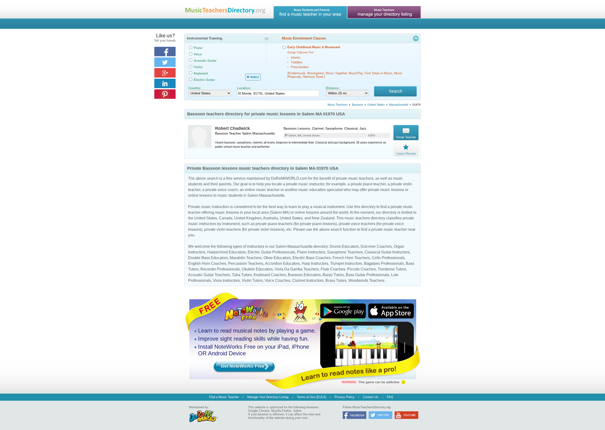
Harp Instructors (315, 263)
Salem (246, 133)
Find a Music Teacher (224, 397)
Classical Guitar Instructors (387, 252)
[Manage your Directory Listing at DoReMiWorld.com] (384, 12)
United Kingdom (247, 218)
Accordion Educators (282, 263)
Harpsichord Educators (226, 252)
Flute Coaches (333, 269)
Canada (225, 218)
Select (254, 77)
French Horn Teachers (351, 258)
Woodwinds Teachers (366, 280)
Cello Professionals (388, 258)
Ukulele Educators (257, 269)
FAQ (390, 397)
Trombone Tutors (392, 269)
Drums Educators (344, 246)
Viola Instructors (226, 280)
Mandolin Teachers (246, 258)
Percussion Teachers (245, 263)
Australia (270, 218)
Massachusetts (398, 104)
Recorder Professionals (220, 269)
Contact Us (370, 397)
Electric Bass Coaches (312, 258)
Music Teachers (338, 104)
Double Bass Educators (208, 258)
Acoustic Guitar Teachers (209, 275)
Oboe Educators (277, 258)
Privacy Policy (344, 397)
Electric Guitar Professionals (271, 252)
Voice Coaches (277, 280)
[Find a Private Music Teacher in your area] (310, 12)
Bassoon (357, 104)
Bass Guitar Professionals (367, 275)
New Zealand (323, 218)
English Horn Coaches (207, 263)
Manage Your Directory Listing (267, 397)
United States (376, 104)
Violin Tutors (252, 280)
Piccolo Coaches (361, 269)
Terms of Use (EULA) (311, 397)
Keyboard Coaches (270, 275)
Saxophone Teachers (345, 252)
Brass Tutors (335, 280)
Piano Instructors (311, 252)
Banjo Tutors (333, 275)
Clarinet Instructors (308, 280)
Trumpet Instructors (346, 263)
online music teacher (262, 190)
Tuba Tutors (242, 275)
